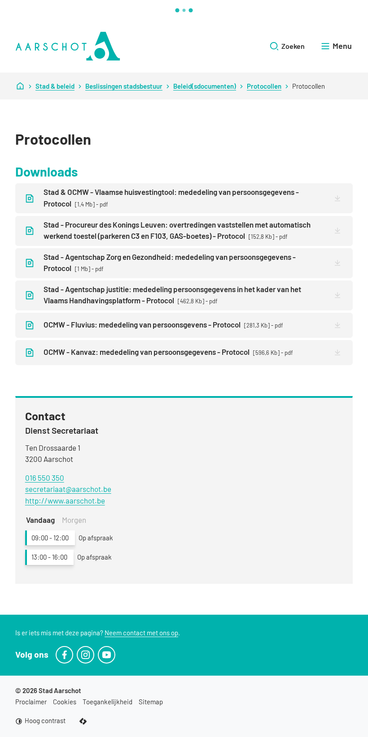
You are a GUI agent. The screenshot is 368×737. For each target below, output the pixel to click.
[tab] (40, 520)
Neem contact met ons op (141, 633)
